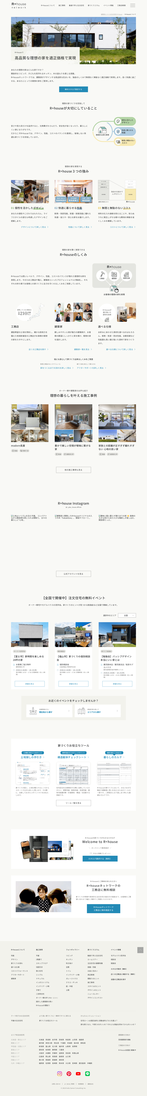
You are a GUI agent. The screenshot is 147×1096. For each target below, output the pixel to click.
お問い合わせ (56, 1084)
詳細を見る (29, 684)
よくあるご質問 (69, 1084)
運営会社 (90, 1084)
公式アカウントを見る (73, 573)
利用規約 (81, 1084)
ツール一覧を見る (73, 803)
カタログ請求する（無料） (100, 858)
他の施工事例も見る (73, 469)
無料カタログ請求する (73, 89)
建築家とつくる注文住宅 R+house (111, 14)
